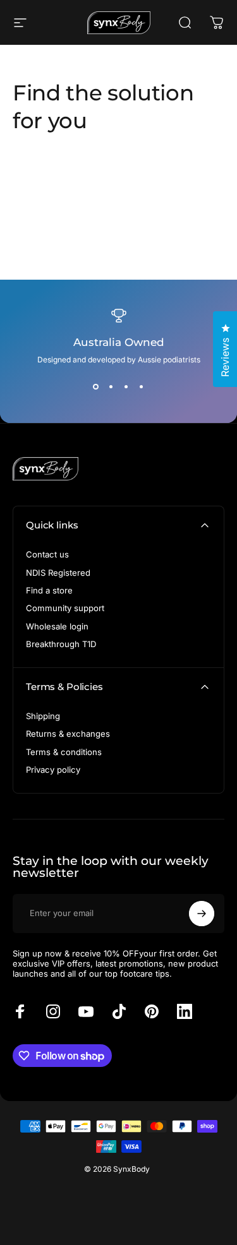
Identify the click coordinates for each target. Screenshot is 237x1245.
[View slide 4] (141, 387)
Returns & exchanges (68, 734)
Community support (65, 608)
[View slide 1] (96, 387)
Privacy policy (53, 770)
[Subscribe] (201, 913)
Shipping (43, 716)
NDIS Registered (58, 573)
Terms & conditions (64, 752)
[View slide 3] (126, 387)
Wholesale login (57, 626)
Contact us (47, 554)
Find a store (49, 590)
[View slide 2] (111, 387)
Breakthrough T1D (61, 644)
